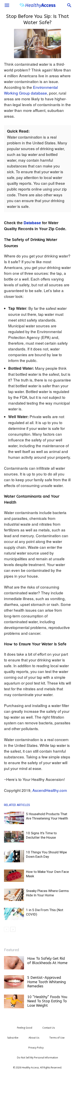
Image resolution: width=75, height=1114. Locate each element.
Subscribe (12, 1037)
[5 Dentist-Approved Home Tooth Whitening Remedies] (14, 982)
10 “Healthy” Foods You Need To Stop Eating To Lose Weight (47, 1001)
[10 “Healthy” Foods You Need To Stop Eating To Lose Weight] (14, 1001)
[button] (6, 5)
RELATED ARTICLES (17, 805)
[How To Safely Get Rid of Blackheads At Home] (14, 962)
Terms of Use (57, 1037)
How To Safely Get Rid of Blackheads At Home (47, 960)
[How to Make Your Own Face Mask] (14, 875)
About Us (34, 1037)
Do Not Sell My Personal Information (37, 1057)
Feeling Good (24, 1027)
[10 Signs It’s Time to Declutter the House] (14, 837)
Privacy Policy (36, 1047)
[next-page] (12, 929)
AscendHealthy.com (49, 790)
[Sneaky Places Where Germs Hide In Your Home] (14, 895)
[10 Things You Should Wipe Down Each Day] (14, 856)
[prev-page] (6, 929)
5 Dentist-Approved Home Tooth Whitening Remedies (46, 981)
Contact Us (48, 1027)
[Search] (69, 5)
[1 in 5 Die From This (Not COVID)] (14, 914)
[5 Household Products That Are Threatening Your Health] (14, 818)
